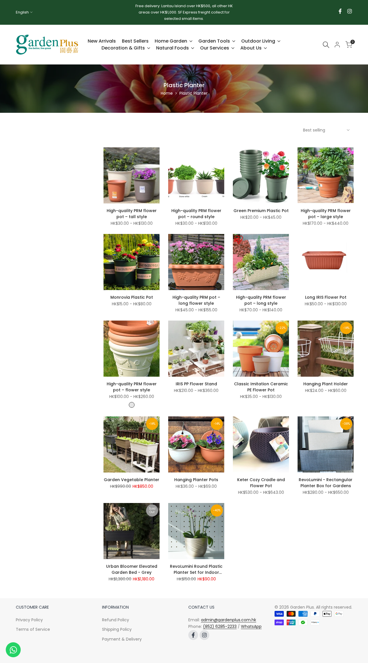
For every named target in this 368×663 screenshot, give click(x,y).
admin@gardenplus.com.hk (228, 620)
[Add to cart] (223, 552)
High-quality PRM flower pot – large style (326, 214)
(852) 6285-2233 (220, 626)
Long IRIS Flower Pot (325, 297)
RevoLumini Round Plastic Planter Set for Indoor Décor (196, 569)
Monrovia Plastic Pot (131, 297)
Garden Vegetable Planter (131, 480)
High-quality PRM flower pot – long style (261, 300)
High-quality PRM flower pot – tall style (132, 214)
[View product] (158, 552)
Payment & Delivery (122, 639)
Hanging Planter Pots (196, 480)
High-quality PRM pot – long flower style (196, 300)
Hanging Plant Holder (325, 384)
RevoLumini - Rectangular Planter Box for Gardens (325, 483)
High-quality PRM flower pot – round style (196, 214)
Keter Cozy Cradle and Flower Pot (261, 483)
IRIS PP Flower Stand (196, 384)
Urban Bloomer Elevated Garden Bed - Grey (131, 569)
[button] (105, 152)
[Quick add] (158, 197)
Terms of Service (33, 629)
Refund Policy (115, 620)
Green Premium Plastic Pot (261, 211)
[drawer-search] (326, 44)
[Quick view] (158, 184)
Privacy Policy (29, 620)
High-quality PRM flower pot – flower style (132, 387)
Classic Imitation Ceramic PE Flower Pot (261, 387)
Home (167, 93)
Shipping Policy (117, 629)
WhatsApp (251, 626)
